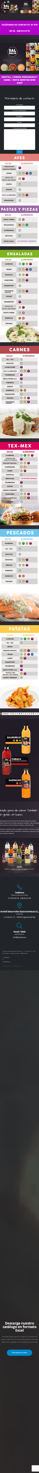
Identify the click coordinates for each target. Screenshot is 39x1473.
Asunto (19, 122)
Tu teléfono (19, 116)
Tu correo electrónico (19, 111)
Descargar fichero (19, 1353)
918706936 (6, 957)
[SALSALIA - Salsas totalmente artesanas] (6, 7)
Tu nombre (19, 105)
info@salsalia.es (6, 961)
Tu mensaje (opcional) (19, 128)
